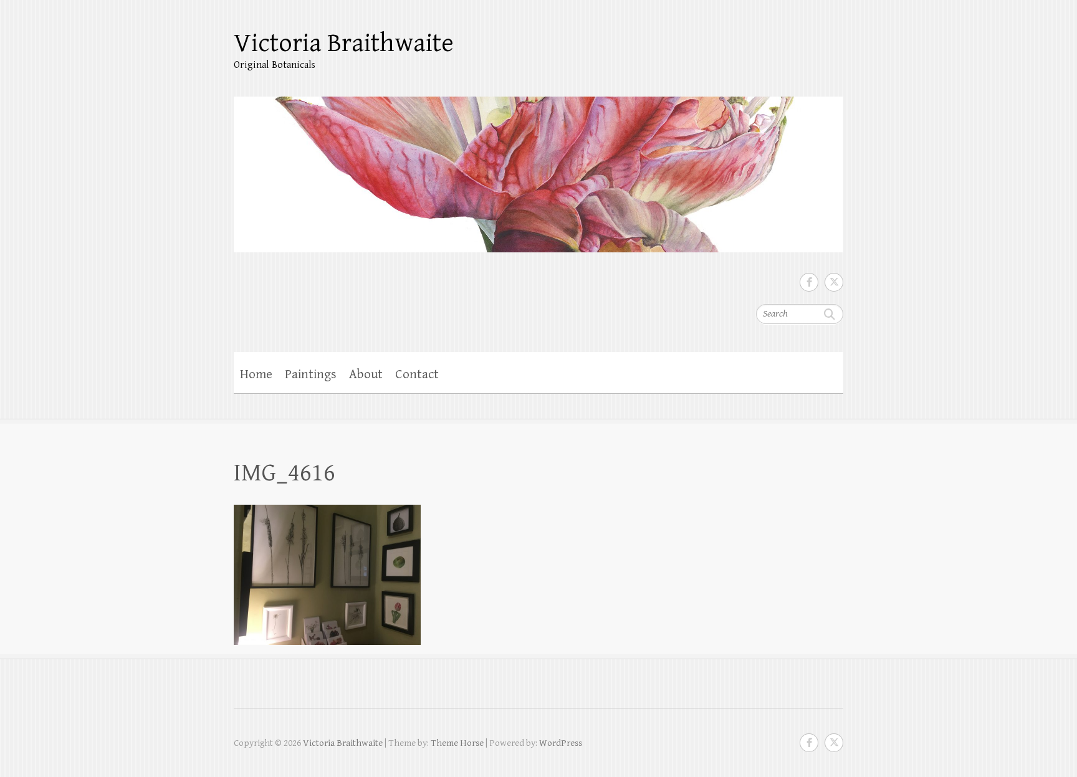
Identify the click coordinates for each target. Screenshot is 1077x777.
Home (256, 374)
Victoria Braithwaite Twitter (834, 282)
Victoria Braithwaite (344, 43)
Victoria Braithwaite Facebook (809, 282)
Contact (417, 374)
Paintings (311, 374)
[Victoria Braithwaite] (538, 166)
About (366, 374)
